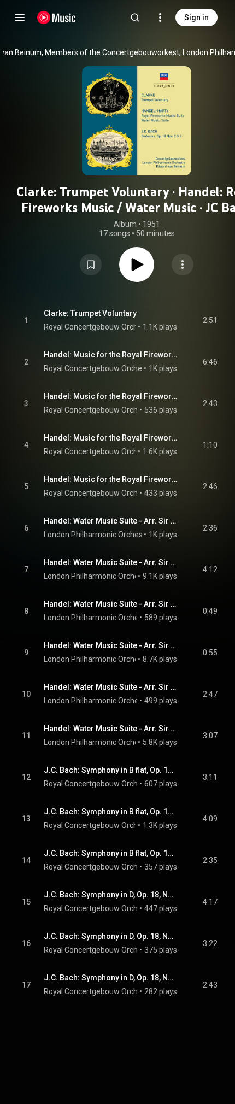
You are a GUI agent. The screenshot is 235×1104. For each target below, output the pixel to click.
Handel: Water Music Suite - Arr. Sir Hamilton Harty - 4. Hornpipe (111, 645)
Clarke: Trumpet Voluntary (90, 313)
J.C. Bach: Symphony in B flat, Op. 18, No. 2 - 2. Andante (111, 811)
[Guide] (19, 17)
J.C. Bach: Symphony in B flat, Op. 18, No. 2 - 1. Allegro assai (111, 770)
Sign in (196, 17)
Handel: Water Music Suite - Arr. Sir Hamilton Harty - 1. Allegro (111, 520)
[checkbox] (209, 320)
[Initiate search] (135, 17)
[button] (91, 264)
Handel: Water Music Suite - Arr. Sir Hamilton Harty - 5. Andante (111, 687)
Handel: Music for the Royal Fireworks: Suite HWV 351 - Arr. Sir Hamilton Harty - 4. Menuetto (111, 479)
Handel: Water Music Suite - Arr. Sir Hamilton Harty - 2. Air (111, 562)
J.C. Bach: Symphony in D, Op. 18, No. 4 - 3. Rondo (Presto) (111, 977)
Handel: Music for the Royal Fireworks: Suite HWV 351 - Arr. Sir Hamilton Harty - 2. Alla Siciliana (111, 396)
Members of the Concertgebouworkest (112, 52)
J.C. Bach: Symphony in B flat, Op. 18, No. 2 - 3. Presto (111, 853)
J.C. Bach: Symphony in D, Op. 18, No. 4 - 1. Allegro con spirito (111, 894)
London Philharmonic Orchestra (98, 534)
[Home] (56, 17)
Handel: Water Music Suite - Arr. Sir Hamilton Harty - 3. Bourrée (111, 604)
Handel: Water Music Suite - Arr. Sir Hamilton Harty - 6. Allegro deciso (111, 728)
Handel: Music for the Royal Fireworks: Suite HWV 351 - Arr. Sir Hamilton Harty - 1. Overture (111, 354)
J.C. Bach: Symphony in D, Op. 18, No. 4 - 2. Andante (111, 936)
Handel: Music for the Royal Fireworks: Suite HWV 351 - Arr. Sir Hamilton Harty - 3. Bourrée (111, 437)
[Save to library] (90, 264)
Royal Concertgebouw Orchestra (100, 326)
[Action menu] (182, 264)
